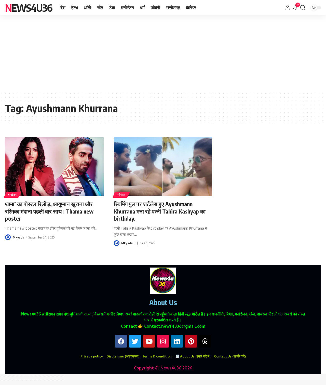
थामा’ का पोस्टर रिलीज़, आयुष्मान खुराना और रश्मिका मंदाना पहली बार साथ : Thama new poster (49, 211)
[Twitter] (135, 341)
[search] (302, 7)
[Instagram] (163, 341)
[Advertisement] (163, 53)
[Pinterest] (191, 341)
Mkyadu (18, 237)
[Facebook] (121, 341)
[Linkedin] (177, 341)
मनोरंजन (12, 194)
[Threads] (205, 341)
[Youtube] (149, 341)
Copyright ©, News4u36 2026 (163, 367)
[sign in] (287, 7)
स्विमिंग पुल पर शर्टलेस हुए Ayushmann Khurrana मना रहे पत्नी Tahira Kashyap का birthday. (160, 211)
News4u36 (28, 8)
